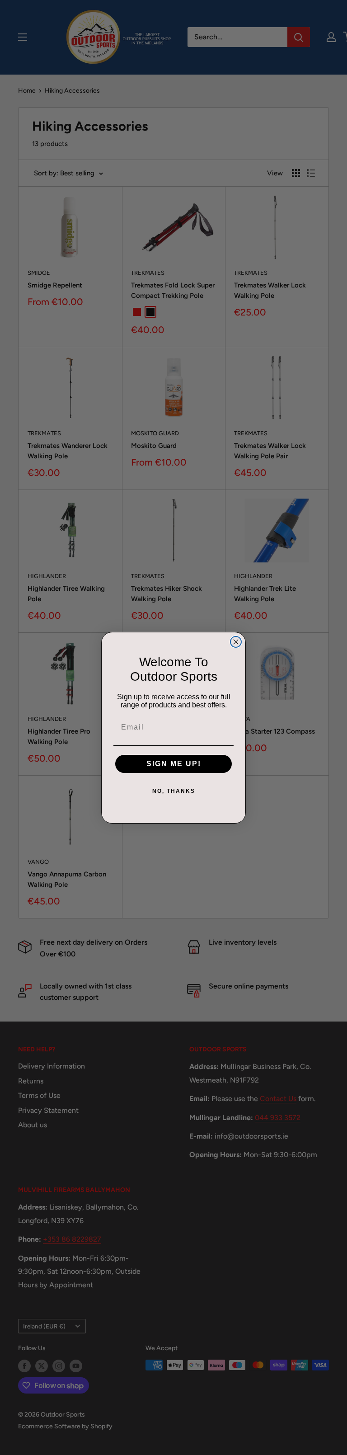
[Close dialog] (235, 641)
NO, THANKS (173, 791)
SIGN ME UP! (173, 764)
